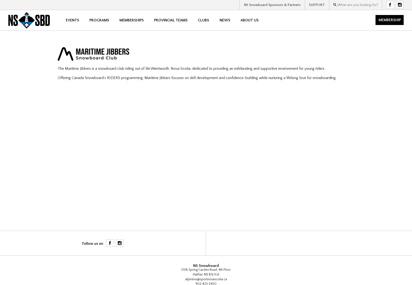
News (225, 20)
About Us (250, 20)
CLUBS (203, 20)
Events (72, 20)
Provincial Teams (171, 20)
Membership (390, 20)
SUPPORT (317, 5)
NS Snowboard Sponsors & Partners (272, 5)
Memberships (131, 20)
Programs (99, 20)
